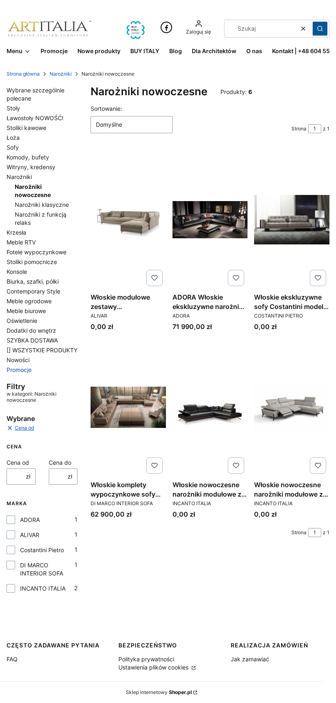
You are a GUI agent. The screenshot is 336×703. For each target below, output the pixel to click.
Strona (298, 128)
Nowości (18, 359)
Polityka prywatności (146, 659)
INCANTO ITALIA (43, 588)
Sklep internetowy (159, 692)
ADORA (30, 519)
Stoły (13, 108)
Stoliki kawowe (26, 127)
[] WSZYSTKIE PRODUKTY (42, 350)
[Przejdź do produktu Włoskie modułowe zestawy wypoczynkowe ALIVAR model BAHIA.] (128, 219)
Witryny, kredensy (31, 166)
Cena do (60, 462)
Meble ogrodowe (29, 301)
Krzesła (16, 232)
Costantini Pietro (42, 549)
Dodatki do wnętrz (31, 330)
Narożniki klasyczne (42, 204)
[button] (320, 29)
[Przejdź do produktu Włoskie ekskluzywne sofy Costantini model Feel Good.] (291, 219)
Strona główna (23, 74)
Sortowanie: (106, 108)
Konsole (17, 271)
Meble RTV (21, 242)
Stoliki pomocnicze (32, 261)
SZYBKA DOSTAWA (32, 340)
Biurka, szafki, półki (33, 281)
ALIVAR (29, 534)
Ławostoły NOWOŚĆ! (35, 117)
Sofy (13, 147)
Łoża (13, 137)
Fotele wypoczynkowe (36, 252)
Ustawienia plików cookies (154, 667)
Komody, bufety (28, 157)
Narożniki (61, 74)
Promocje (19, 369)
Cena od (18, 462)
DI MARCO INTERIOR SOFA (41, 569)
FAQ (12, 659)
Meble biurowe (26, 310)
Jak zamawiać (250, 659)
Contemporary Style (33, 291)
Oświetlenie (22, 320)
